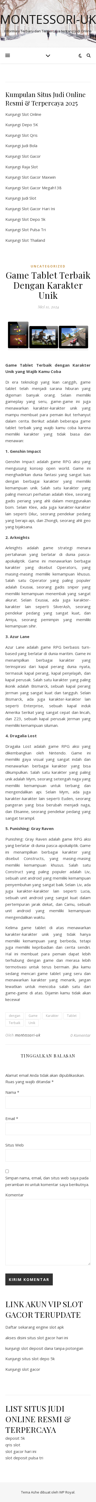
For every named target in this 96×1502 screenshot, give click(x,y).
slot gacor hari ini (20, 1451)
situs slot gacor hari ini (47, 1337)
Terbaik (14, 1023)
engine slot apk (50, 1327)
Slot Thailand (33, 240)
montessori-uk (28, 1035)
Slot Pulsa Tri (34, 229)
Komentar (14, 1194)
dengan (14, 1015)
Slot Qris (30, 135)
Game (33, 1015)
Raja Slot (30, 166)
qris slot (12, 1444)
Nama (12, 1092)
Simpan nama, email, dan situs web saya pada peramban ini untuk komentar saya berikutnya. (47, 1181)
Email (11, 1118)
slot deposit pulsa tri (24, 1457)
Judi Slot (29, 198)
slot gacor (31, 1369)
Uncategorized (48, 266)
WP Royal (66, 1492)
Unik (32, 1023)
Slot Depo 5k (33, 219)
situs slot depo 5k (38, 1358)
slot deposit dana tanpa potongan (52, 1348)
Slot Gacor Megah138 (42, 187)
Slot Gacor (31, 156)
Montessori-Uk (48, 19)
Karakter (52, 1015)
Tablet (72, 1015)
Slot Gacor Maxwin (39, 177)
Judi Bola (29, 145)
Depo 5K (30, 124)
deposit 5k (15, 1438)
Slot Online (31, 114)
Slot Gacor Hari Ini (38, 208)
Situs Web (14, 1145)
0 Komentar (80, 1035)
